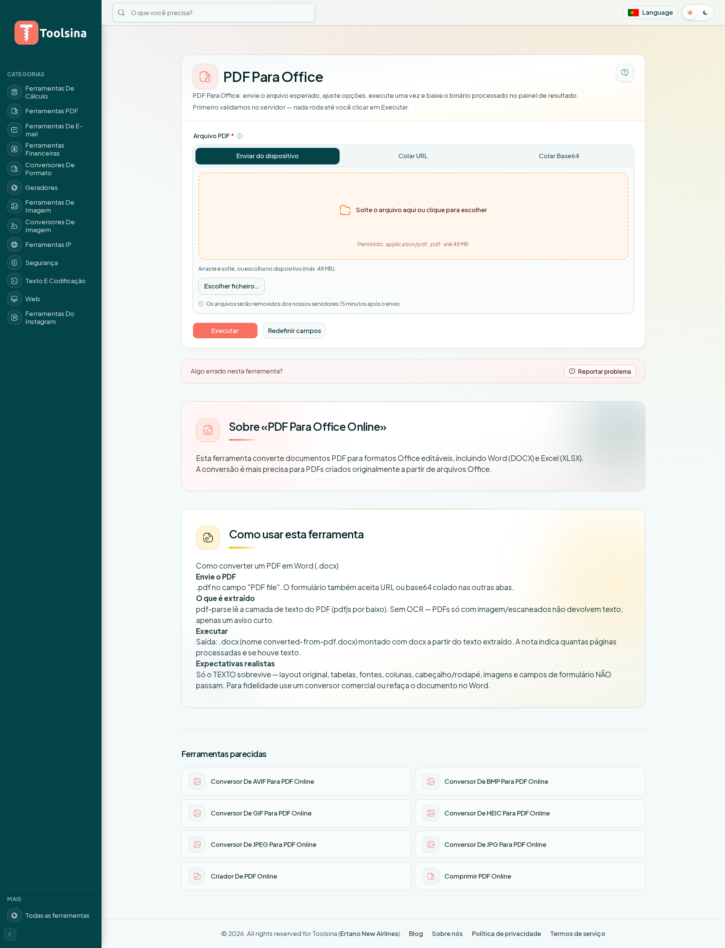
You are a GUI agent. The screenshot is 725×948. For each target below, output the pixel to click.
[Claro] (690, 12)
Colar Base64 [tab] (559, 156)
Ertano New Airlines (369, 933)
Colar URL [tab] (413, 156)
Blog (416, 933)
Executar (225, 330)
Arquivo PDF (213, 136)
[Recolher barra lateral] (10, 934)
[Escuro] (705, 12)
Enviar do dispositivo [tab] (267, 156)
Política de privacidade (506, 933)
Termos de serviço (577, 933)
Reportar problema (604, 371)
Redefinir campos (294, 330)
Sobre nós (447, 933)
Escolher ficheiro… (231, 286)
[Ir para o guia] (625, 73)
